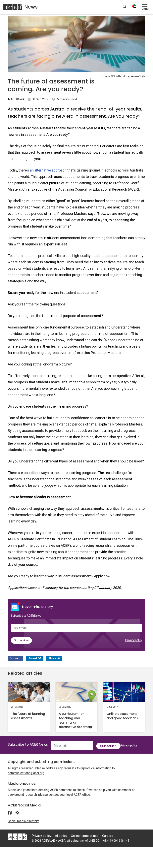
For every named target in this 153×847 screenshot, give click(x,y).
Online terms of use (84, 836)
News (31, 6)
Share (14, 658)
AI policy (61, 836)
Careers (107, 836)
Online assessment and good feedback (122, 715)
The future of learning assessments (28, 715)
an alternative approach (48, 170)
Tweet (32, 658)
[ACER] (17, 836)
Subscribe (21, 640)
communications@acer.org (26, 773)
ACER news (16, 99)
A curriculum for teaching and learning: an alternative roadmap (75, 720)
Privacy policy (133, 640)
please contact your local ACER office (64, 795)
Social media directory (23, 821)
